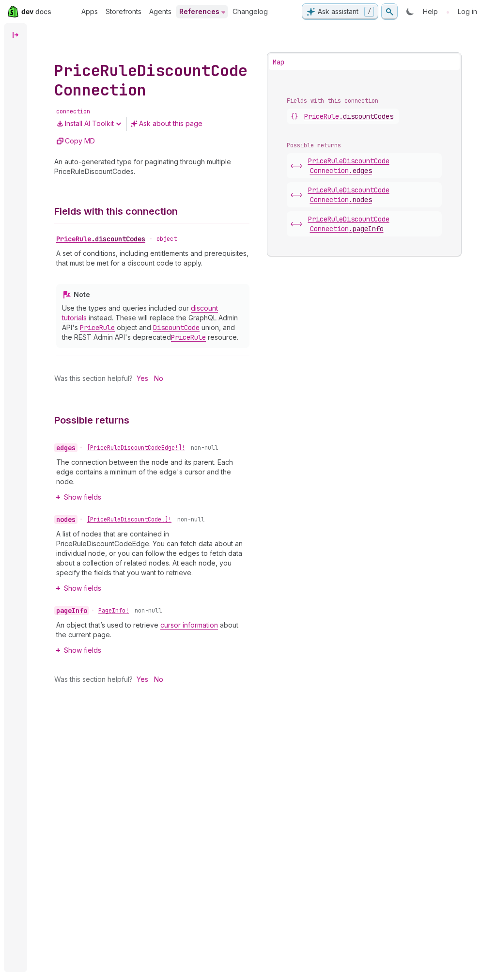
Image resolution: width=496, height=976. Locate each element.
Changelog (250, 11)
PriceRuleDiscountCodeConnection (348, 166)
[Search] (389, 11)
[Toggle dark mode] (410, 11)
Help (430, 11)
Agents (160, 11)
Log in (467, 11)
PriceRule (100, 239)
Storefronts (123, 11)
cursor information (189, 625)
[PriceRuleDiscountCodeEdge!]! (136, 448)
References (199, 11)
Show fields (82, 497)
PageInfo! (113, 610)
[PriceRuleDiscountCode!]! (129, 519)
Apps (89, 11)
